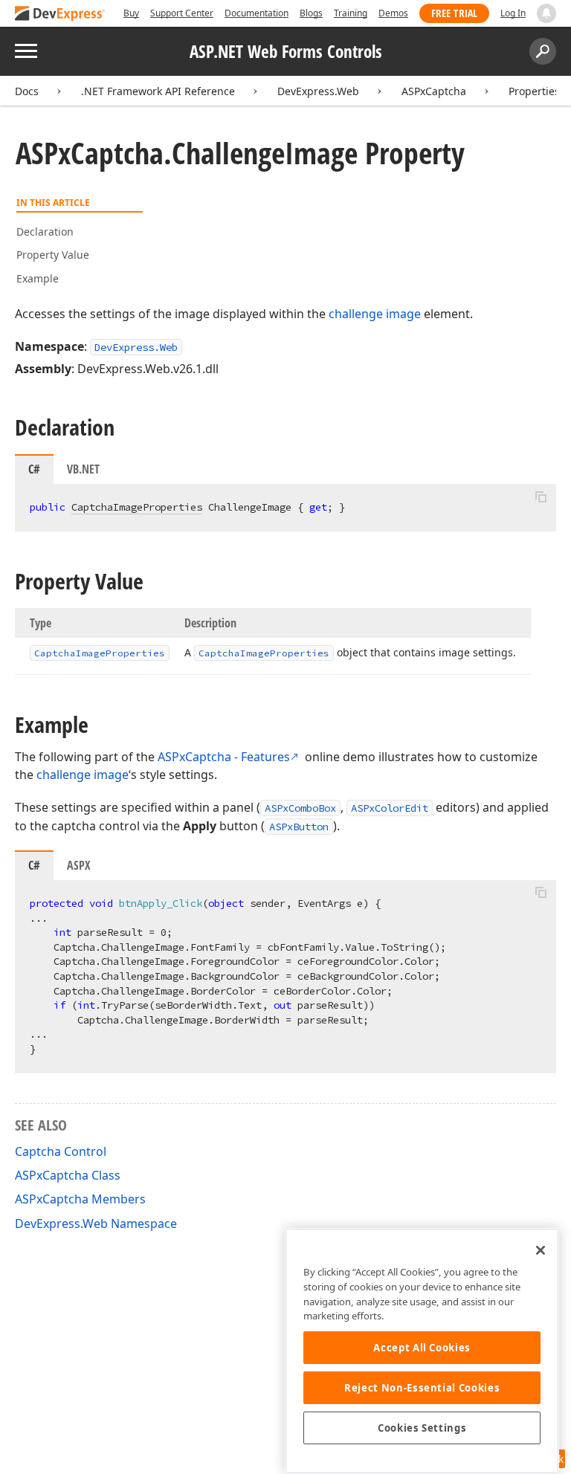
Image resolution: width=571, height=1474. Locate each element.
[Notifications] (546, 13)
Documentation (256, 13)
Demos (393, 13)
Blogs (311, 13)
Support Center (181, 13)
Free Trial (454, 13)
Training (350, 13)
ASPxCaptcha (433, 91)
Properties (534, 91)
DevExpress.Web (318, 91)
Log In (513, 13)
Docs (27, 91)
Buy (131, 13)
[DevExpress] (60, 14)
